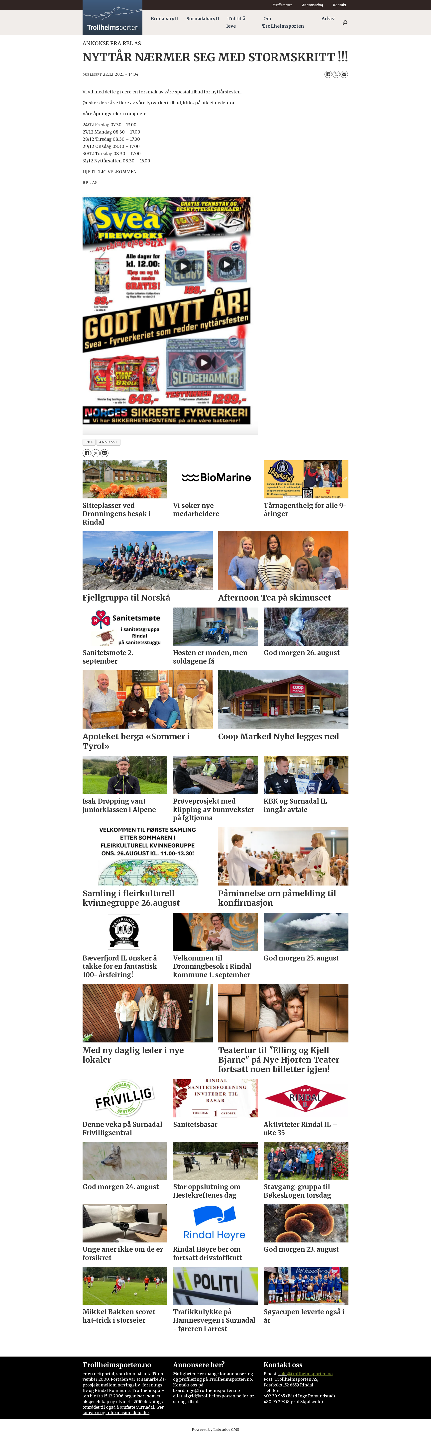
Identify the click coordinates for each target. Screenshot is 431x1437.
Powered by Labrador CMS (215, 1429)
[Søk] (345, 22)
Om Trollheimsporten (283, 22)
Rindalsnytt (164, 18)
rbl (89, 442)
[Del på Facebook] (328, 74)
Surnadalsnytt (203, 18)
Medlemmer (282, 5)
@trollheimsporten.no (310, 1373)
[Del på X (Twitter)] (336, 74)
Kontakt (339, 5)
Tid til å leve (235, 22)
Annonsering (312, 5)
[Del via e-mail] (344, 74)
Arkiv (328, 18)
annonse (108, 442)
